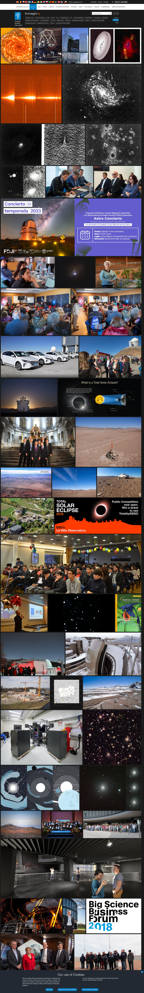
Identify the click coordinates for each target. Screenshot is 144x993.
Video (39, 7)
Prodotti (97, 7)
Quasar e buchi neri (97, 20)
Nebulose (60, 20)
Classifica (115, 20)
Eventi (80, 7)
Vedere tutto (29, 18)
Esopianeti (88, 18)
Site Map (105, 2)
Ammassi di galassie (31, 20)
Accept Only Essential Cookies (67, 989)
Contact (100, 2)
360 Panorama (40, 18)
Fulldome (97, 18)
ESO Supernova (78, 18)
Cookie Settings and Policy (90, 989)
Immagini (33, 7)
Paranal (68, 20)
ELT (71, 18)
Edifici (87, 20)
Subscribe (94, 2)
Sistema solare (30, 23)
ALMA (48, 18)
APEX (52, 18)
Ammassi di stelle (42, 23)
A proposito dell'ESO (22, 7)
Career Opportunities (118, 7)
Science (117, 2)
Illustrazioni (44, 20)
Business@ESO (105, 7)
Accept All (49, 989)
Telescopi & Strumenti (62, 7)
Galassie (104, 18)
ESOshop (51, 7)
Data (117, 22)
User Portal (124, 2)
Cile (57, 18)
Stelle (52, 23)
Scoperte (74, 7)
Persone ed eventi (78, 20)
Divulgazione (88, 7)
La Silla (52, 20)
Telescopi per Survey (63, 23)
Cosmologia (64, 18)
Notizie (45, 7)
